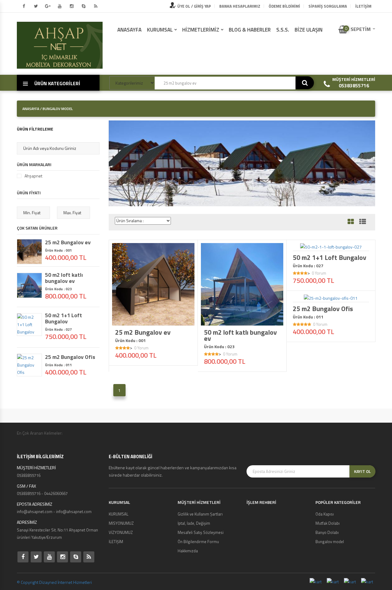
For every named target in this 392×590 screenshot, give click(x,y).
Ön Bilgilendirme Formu (198, 542)
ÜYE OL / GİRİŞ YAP (193, 6)
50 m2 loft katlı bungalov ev (240, 335)
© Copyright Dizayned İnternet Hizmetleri (54, 582)
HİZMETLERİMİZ (200, 30)
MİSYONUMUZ (121, 523)
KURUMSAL (160, 30)
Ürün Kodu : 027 (308, 266)
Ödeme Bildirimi (284, 6)
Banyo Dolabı (327, 532)
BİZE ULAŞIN (308, 30)
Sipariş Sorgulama (327, 6)
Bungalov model (329, 542)
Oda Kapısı (324, 514)
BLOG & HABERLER (250, 30)
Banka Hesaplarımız (239, 6)
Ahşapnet (33, 176)
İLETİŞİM (363, 6)
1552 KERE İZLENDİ (333, 245)
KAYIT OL (362, 471)
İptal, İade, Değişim (194, 523)
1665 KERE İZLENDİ (155, 320)
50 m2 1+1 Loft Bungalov (329, 257)
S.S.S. (282, 30)
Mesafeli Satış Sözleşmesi (201, 532)
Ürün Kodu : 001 (130, 340)
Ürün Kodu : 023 (219, 347)
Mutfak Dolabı (327, 523)
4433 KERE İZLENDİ (244, 320)
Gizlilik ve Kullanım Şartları (200, 514)
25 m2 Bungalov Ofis (323, 309)
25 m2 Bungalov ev (143, 332)
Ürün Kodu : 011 (308, 317)
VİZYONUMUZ (121, 532)
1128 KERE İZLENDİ (333, 296)
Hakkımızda (188, 551)
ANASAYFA (129, 30)
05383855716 (354, 85)
